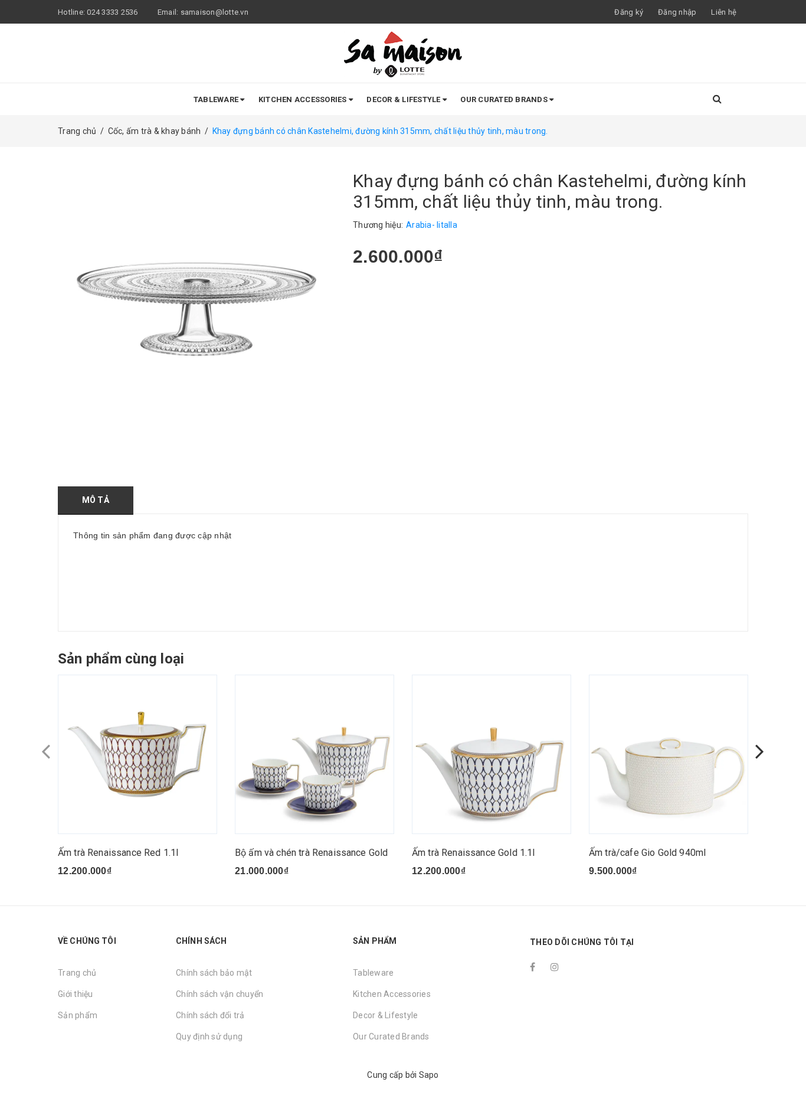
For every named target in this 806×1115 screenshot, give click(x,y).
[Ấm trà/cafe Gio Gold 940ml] (668, 754)
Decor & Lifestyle (404, 99)
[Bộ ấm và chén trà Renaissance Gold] (314, 754)
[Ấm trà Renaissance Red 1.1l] (137, 754)
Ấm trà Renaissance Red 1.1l (118, 852)
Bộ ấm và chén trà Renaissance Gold (311, 852)
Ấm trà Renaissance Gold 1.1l (473, 852)
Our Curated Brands (504, 99)
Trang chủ (77, 972)
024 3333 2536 (113, 12)
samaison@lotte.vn (214, 12)
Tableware (217, 99)
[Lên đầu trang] (785, 1079)
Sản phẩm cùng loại (121, 658)
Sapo (429, 1075)
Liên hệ (723, 12)
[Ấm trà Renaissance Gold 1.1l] (491, 754)
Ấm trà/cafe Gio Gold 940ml (647, 852)
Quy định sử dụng (209, 1036)
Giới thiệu (75, 994)
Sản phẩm (77, 1015)
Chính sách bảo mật (214, 972)
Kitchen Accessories (303, 99)
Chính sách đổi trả (210, 1015)
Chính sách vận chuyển (219, 994)
